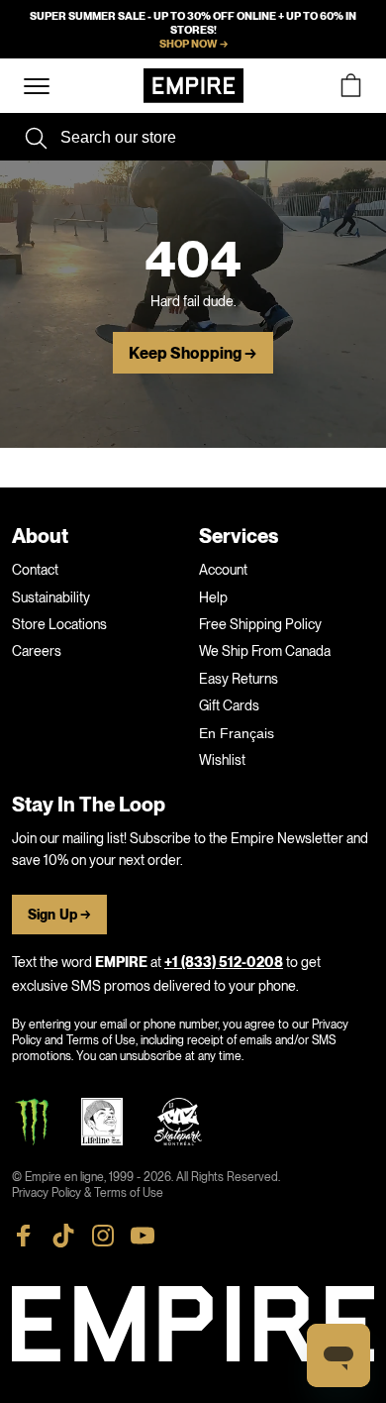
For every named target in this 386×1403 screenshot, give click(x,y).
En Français (236, 733)
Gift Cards (229, 705)
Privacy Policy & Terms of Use (87, 1193)
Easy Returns (238, 679)
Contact (35, 570)
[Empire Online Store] (193, 85)
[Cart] (350, 85)
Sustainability (51, 597)
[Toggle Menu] (36, 86)
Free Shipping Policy (260, 624)
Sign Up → (59, 915)
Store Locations (59, 624)
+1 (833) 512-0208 (223, 962)
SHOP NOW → (193, 44)
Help (213, 597)
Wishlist (222, 760)
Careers (36, 651)
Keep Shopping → (192, 354)
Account (223, 570)
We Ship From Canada (265, 651)
